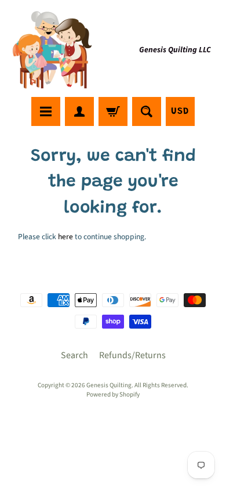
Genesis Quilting (109, 385)
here (65, 236)
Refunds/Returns (132, 355)
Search (74, 355)
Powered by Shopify (113, 394)
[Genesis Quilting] (52, 50)
